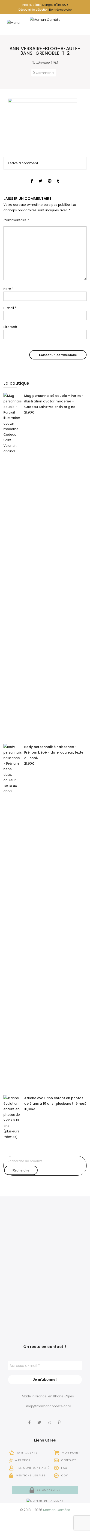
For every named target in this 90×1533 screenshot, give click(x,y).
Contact (68, 1460)
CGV (64, 1475)
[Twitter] (39, 1419)
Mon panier (71, 1452)
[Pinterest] (60, 1419)
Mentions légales (30, 1475)
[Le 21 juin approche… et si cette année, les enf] (23, 1306)
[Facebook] (30, 1419)
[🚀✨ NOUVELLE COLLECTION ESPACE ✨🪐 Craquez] (66, 1232)
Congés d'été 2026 (55, 5)
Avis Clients (27, 1452)
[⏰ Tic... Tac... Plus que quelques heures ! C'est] (23, 1269)
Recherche (20, 1170)
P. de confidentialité (32, 1468)
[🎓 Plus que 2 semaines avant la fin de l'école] (66, 1269)
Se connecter (48, 1490)
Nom (8, 288)
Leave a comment (23, 163)
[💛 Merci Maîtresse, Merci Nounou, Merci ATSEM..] (66, 1306)
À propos (22, 1460)
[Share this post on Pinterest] (49, 177)
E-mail (9, 308)
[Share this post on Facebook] (32, 177)
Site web (10, 327)
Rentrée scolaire (60, 10)
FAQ (63, 1468)
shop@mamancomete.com (48, 1406)
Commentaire (16, 220)
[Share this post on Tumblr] (58, 177)
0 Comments (43, 72)
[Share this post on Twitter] (40, 177)
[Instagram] (50, 1419)
